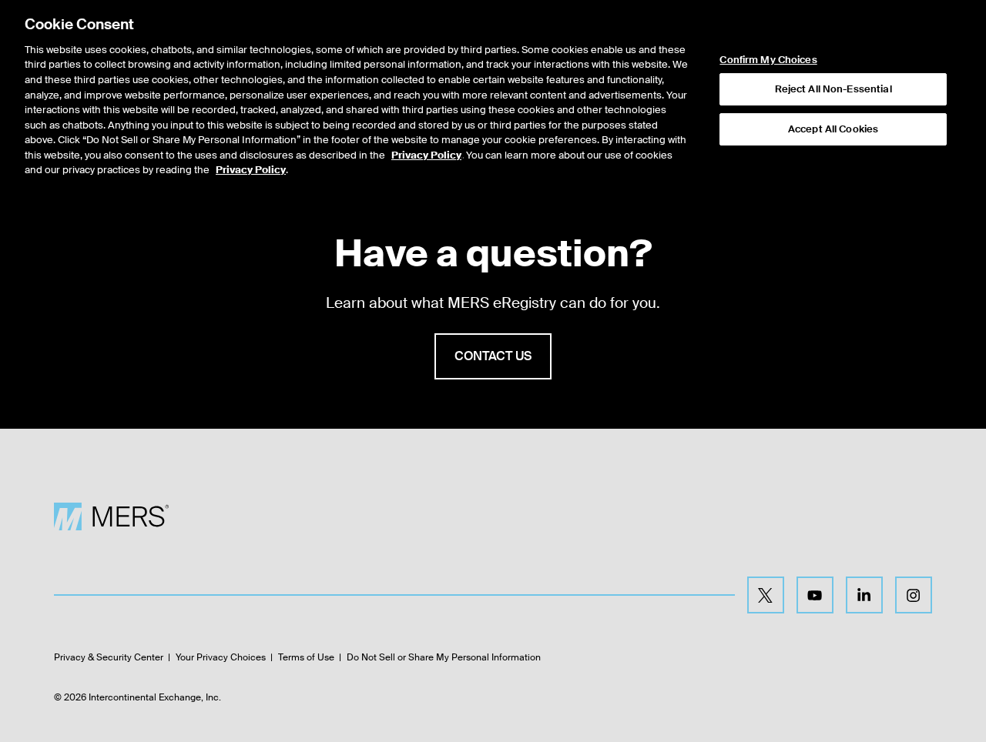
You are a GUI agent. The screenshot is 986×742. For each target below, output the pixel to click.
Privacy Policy (426, 155)
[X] (765, 595)
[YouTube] (815, 595)
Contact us (493, 356)
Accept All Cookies (833, 128)
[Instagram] (913, 595)
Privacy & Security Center (108, 657)
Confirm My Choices (768, 60)
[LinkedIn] (864, 595)
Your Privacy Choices (221, 657)
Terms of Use (306, 657)
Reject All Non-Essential (833, 88)
